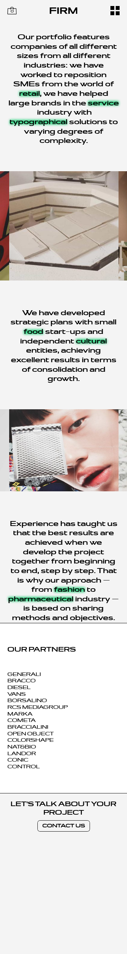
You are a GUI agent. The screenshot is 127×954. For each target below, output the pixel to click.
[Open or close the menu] (115, 10)
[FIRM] (64, 10)
